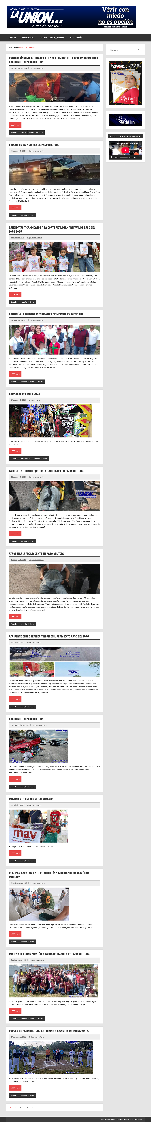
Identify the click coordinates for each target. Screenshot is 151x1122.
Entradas (14, 132)
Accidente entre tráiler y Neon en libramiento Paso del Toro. (49, 636)
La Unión (12, 37)
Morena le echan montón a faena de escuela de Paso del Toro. (49, 954)
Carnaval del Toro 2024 (24, 394)
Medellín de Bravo (36, 132)
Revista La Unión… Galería (52, 37)
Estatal (23, 132)
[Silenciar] (135, 157)
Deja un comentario (37, 68)
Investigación (76, 37)
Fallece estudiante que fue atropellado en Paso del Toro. (46, 471)
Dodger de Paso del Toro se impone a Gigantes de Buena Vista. (49, 1031)
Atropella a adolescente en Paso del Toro (36, 554)
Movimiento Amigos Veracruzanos (31, 799)
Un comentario (34, 400)
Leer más (15, 125)
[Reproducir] (112, 157)
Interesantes (25, 458)
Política (40, 381)
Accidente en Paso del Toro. (27, 719)
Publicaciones (28, 37)
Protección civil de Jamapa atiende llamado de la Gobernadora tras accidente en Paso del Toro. (53, 60)
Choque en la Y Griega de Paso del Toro (34, 145)
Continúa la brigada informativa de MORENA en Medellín (46, 314)
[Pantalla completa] (139, 157)
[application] (125, 150)
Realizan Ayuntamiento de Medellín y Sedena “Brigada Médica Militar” (49, 875)
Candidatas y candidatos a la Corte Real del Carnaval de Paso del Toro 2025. (52, 230)
